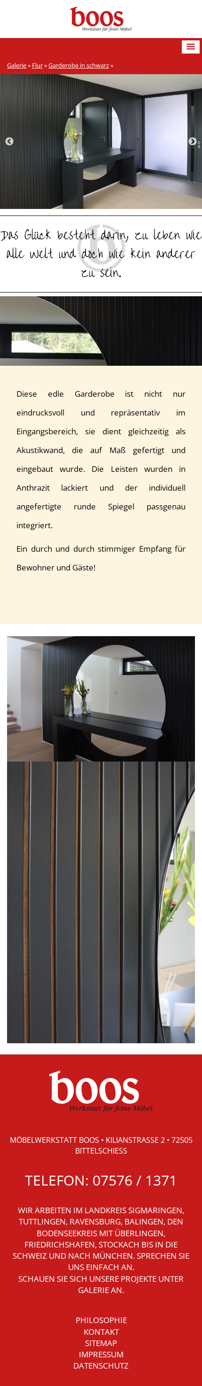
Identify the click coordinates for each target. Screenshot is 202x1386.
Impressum (101, 1354)
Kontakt (101, 1331)
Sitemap (101, 1343)
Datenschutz (101, 1365)
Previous (9, 141)
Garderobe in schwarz (78, 65)
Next (192, 141)
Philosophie (101, 1320)
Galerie (16, 65)
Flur (37, 65)
